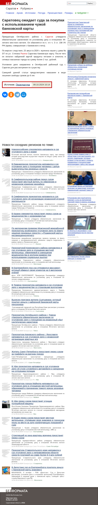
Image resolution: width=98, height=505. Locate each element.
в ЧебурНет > (82, 13)
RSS (23, 503)
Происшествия (55, 13)
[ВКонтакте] (5, 95)
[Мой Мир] (23, 95)
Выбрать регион (11, 500)
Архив (20, 13)
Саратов (49, 37)
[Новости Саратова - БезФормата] (14, 3)
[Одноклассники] (11, 95)
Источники (30, 13)
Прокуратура (23, 84)
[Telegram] (17, 95)
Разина (24, 53)
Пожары (69, 13)
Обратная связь (11, 498)
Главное (10, 13)
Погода (41, 13)
